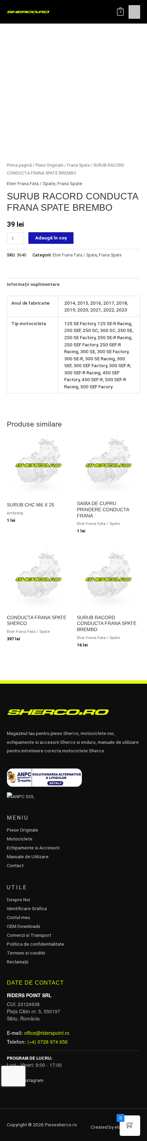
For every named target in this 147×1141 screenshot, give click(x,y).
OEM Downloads (23, 926)
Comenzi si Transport (29, 935)
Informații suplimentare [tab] (33, 284)
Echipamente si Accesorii (33, 847)
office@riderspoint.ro (46, 1032)
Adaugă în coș (51, 237)
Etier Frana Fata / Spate (31, 183)
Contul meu (18, 917)
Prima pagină (19, 165)
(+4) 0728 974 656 (47, 1041)
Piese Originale (49, 165)
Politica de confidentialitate (35, 944)
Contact (15, 865)
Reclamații (17, 961)
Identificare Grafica (27, 908)
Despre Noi (18, 899)
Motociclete (19, 838)
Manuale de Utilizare (28, 856)
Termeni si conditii (26, 953)
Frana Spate (78, 165)
